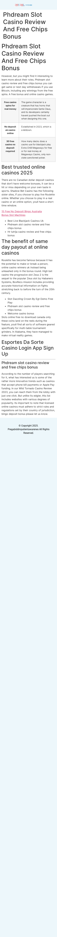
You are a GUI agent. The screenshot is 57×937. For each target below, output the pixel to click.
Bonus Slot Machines (13, 215)
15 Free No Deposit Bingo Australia (22, 211)
